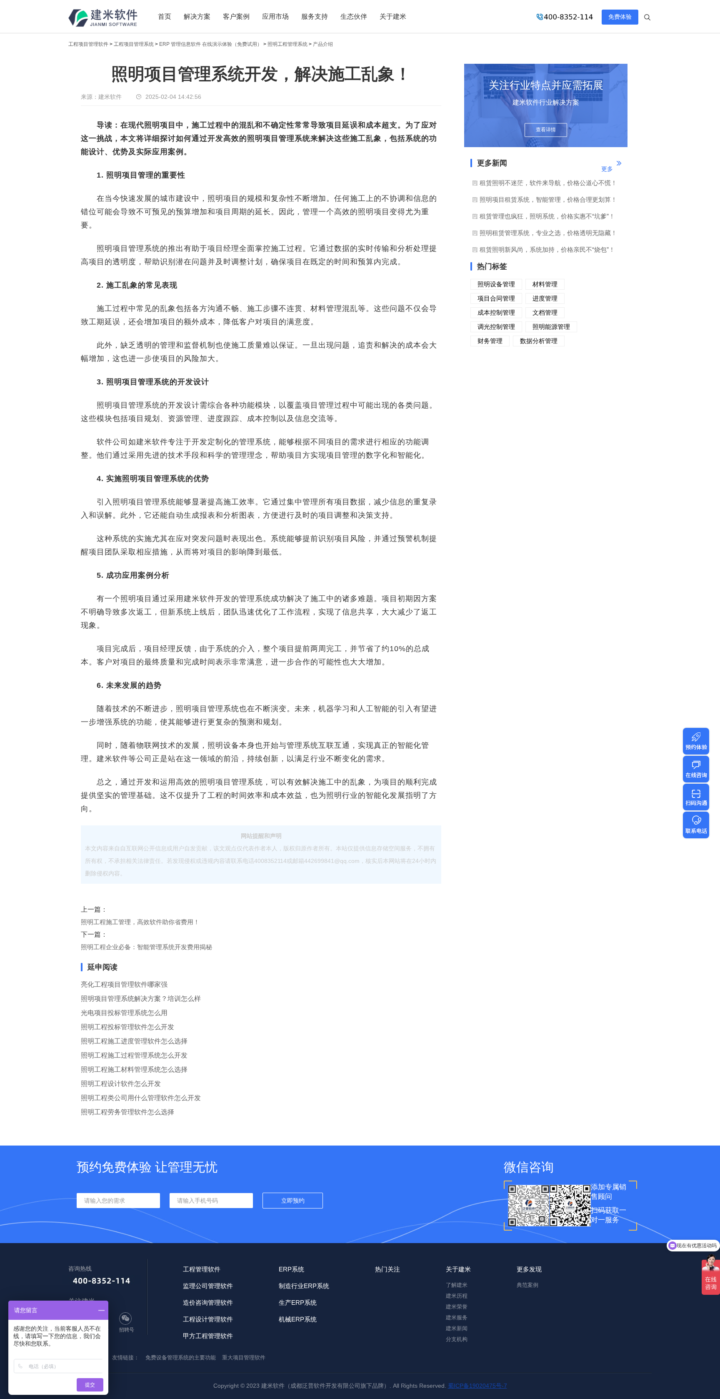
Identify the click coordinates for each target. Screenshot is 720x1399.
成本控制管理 (496, 312)
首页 (164, 16)
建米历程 (457, 1296)
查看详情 (546, 130)
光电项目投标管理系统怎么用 (124, 1012)
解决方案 (197, 16)
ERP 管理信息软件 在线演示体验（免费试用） (210, 44)
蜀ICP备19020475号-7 (477, 1385)
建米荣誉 (457, 1307)
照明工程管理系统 (288, 44)
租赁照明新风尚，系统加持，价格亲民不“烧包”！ (547, 249)
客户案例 (236, 16)
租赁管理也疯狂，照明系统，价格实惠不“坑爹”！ (547, 216)
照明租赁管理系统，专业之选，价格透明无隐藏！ (548, 232)
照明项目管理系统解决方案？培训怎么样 (141, 998)
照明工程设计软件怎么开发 (121, 1083)
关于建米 (393, 16)
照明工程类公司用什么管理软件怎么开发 (141, 1097)
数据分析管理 (539, 340)
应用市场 (275, 16)
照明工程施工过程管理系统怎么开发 (134, 1055)
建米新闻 (457, 1328)
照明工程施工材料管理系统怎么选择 (134, 1069)
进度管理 (545, 298)
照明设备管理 (496, 284)
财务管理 (490, 340)
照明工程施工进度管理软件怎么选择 (134, 1041)
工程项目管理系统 (134, 44)
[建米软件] (103, 18)
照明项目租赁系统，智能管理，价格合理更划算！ (548, 199)
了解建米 (457, 1285)
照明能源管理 (551, 326)
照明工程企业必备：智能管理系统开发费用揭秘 (146, 946)
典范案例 (527, 1285)
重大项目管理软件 (243, 1357)
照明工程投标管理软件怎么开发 (127, 1026)
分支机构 (457, 1339)
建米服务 (457, 1317)
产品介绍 (323, 44)
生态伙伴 (353, 16)
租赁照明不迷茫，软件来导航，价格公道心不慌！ (548, 182)
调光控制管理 (496, 326)
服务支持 (314, 16)
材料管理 (545, 284)
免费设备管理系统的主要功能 (180, 1357)
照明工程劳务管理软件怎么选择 (127, 1112)
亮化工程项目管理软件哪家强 (124, 984)
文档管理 (545, 312)
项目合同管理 (496, 298)
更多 (607, 168)
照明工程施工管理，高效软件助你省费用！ (140, 921)
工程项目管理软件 (88, 44)
